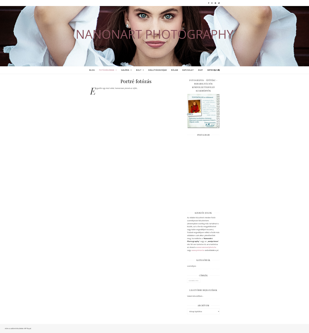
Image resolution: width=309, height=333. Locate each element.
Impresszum (213, 70)
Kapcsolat (188, 70)
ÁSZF (200, 70)
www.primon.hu (198, 250)
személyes (191, 266)
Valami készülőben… (195, 296)
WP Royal (27, 328)
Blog (92, 70)
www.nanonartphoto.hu (206, 247)
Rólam (174, 70)
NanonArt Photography (154, 34)
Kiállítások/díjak (157, 70)
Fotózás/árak (106, 70)
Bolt (138, 70)
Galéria (125, 70)
